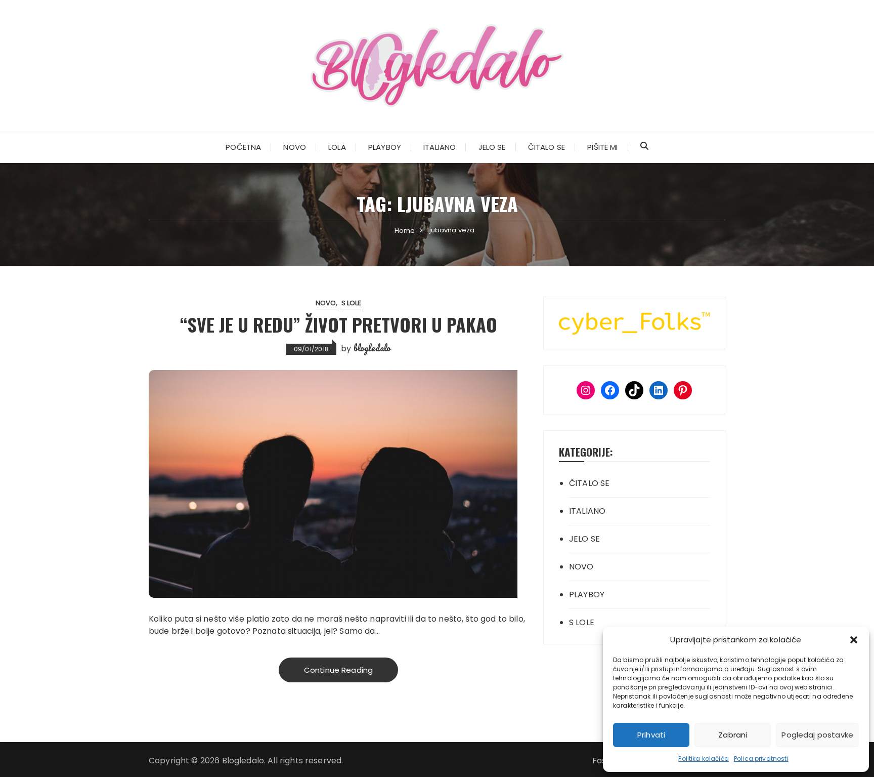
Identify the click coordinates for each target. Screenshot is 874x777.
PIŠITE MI (602, 147)
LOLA (337, 147)
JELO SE (492, 147)
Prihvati (651, 734)
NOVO (294, 147)
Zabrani (732, 734)
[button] (854, 640)
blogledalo (372, 348)
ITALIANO (439, 147)
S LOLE (351, 303)
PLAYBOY (384, 147)
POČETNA (243, 147)
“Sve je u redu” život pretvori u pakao (338, 324)
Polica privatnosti (761, 758)
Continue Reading (338, 670)
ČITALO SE (546, 147)
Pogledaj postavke (817, 734)
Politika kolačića (703, 758)
